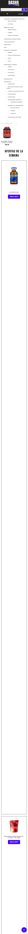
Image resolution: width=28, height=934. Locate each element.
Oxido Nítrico (11, 69)
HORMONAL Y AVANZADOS (10, 50)
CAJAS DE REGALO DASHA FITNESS (12, 39)
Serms (9, 61)
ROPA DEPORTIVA (8, 79)
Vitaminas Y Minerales (13, 35)
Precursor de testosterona (14, 55)
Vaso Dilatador (11, 75)
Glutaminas (13, 113)
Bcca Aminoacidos (15, 107)
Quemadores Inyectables (16, 102)
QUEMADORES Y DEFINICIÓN (14, 99)
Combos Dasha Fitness (9, 41)
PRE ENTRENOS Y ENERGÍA (10, 64)
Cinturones (10, 24)
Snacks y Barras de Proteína (14, 117)
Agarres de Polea (12, 21)
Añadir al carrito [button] (14, 196)
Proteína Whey (11, 96)
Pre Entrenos (11, 72)
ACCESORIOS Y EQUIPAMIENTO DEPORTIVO (14, 19)
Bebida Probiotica (12, 29)
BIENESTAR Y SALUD (9, 27)
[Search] (24, 9)
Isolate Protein (11, 83)
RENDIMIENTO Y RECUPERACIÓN (15, 105)
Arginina (10, 66)
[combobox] (11, 9)
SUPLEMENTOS (7, 81)
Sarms (9, 58)
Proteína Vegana (12, 94)
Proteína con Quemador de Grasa (16, 91)
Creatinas (13, 110)
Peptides (10, 52)
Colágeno (10, 32)
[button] (7, 14)
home (5, 47)
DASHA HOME (7, 44)
